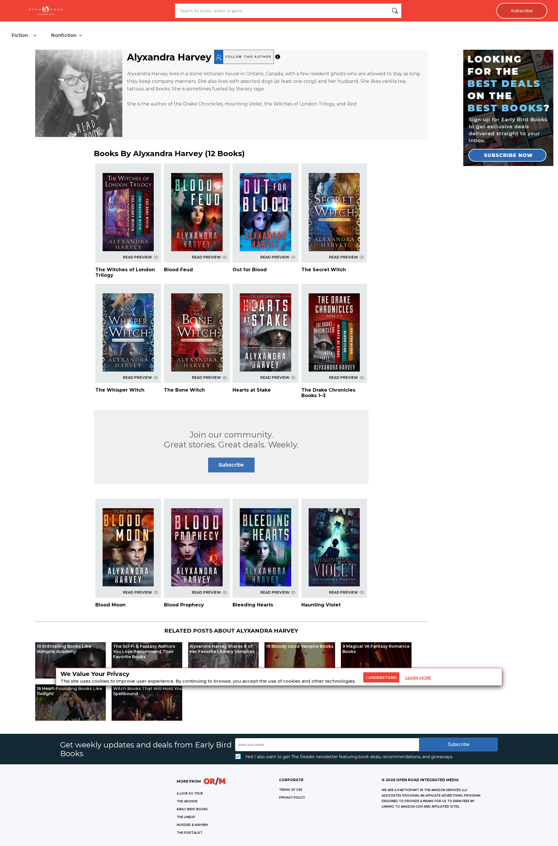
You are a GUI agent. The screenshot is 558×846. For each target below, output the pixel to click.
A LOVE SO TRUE (190, 793)
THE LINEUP (186, 817)
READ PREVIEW (137, 257)
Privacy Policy (292, 797)
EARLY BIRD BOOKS (192, 809)
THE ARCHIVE (187, 801)
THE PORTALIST (190, 833)
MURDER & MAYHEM (192, 825)
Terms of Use (290, 790)
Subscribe (522, 10)
